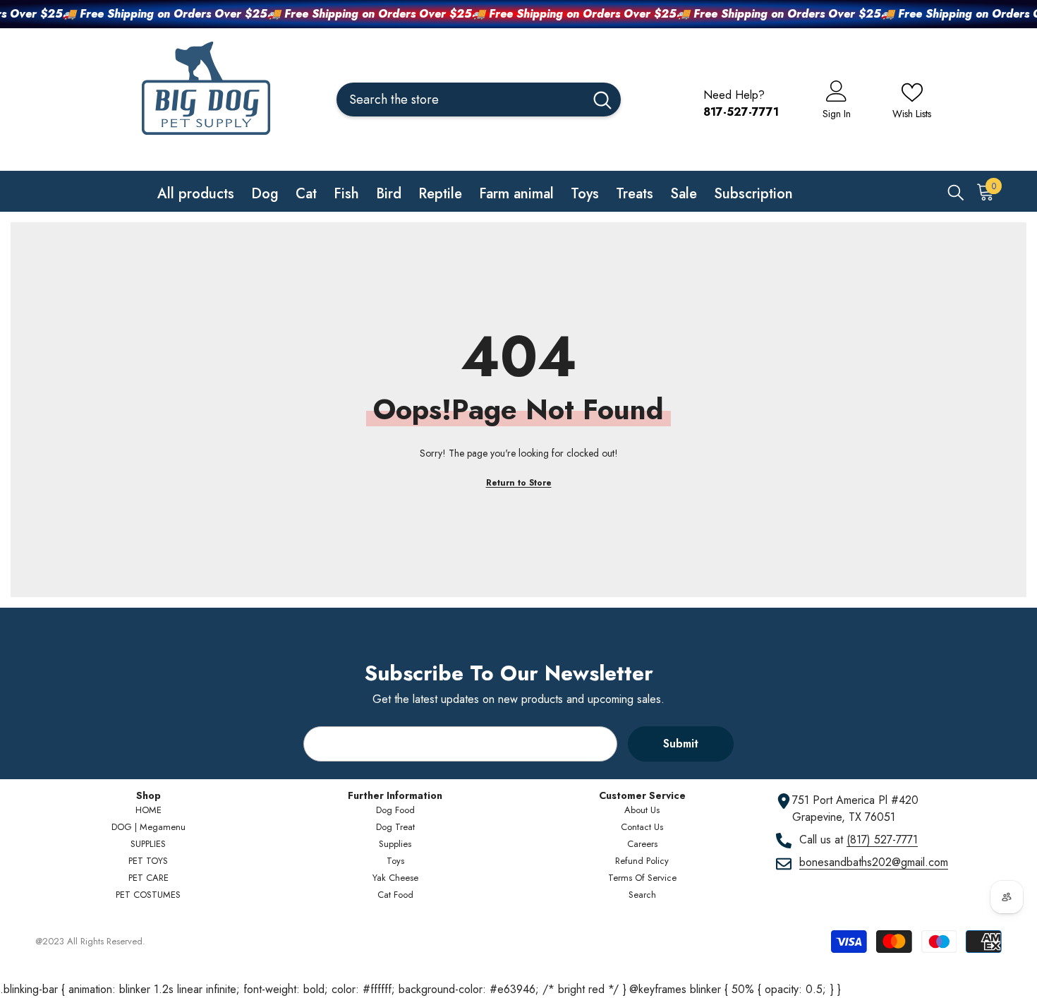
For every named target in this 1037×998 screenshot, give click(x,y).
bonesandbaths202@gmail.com (873, 862)
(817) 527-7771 (882, 839)
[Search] (478, 99)
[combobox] (460, 99)
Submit (680, 743)
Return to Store (519, 482)
